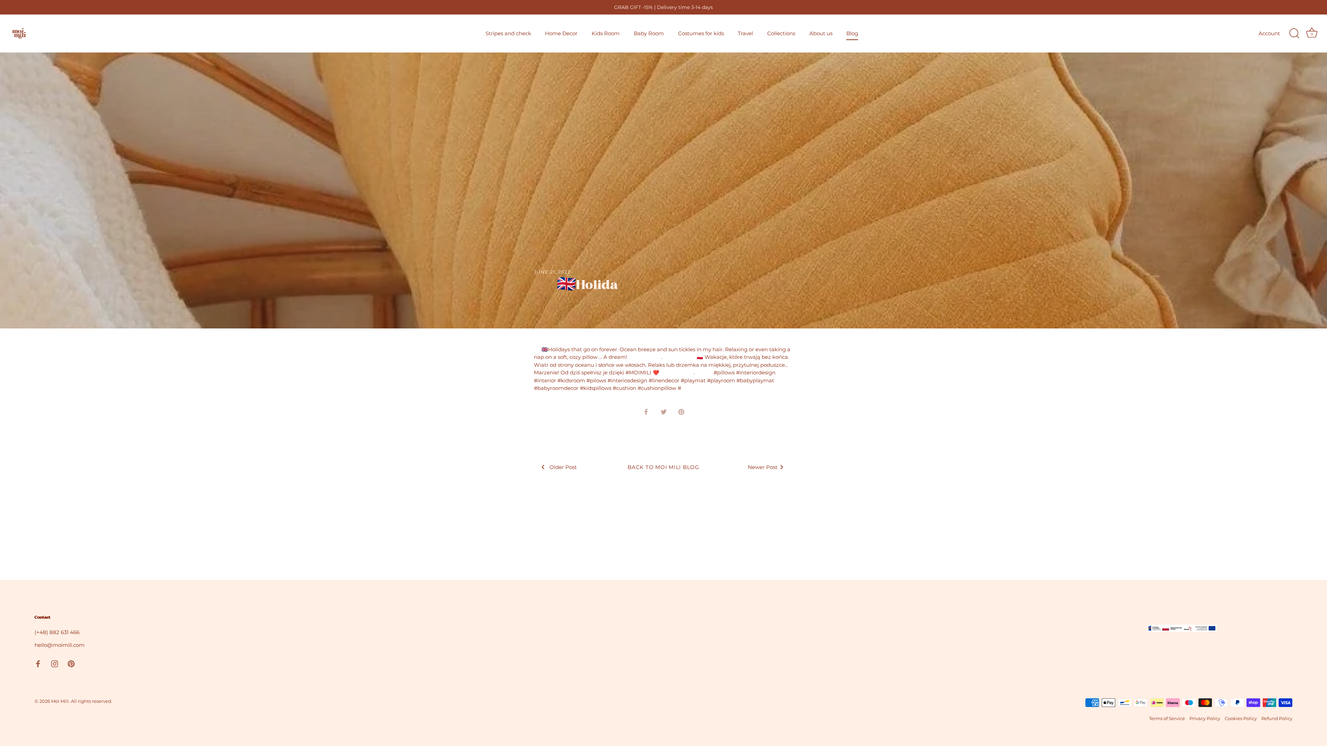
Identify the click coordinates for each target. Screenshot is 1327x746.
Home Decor (561, 33)
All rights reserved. (91, 701)
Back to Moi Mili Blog (663, 467)
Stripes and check (508, 33)
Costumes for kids (701, 33)
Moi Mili (60, 701)
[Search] (1294, 33)
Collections (781, 33)
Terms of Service (1167, 718)
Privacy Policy (1204, 718)
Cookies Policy (1241, 718)
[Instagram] (54, 663)
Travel (745, 33)
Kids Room (606, 33)
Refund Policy (1276, 718)
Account (1269, 33)
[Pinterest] (71, 663)
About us (820, 33)
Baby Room (649, 33)
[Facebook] (38, 663)
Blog (852, 33)
